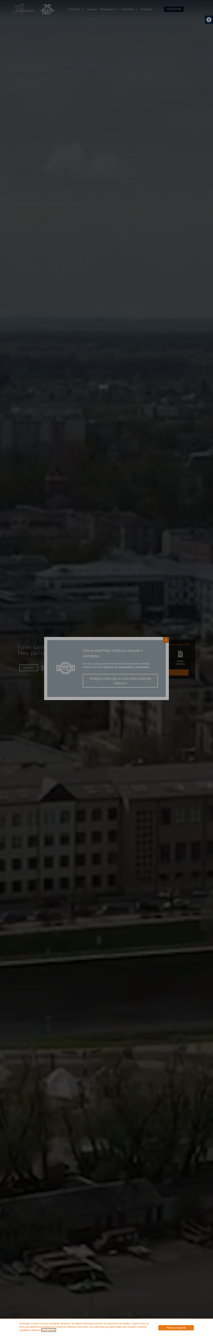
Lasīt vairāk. (49, 1330)
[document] (106, 668)
